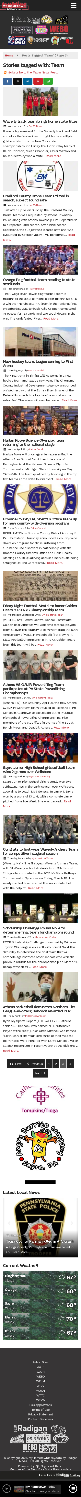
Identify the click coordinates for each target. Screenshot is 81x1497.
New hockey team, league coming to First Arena (38, 363)
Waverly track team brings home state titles (40, 121)
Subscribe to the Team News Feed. (33, 72)
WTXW (40, 1400)
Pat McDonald (36, 126)
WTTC (40, 1395)
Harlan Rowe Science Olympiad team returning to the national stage (34, 442)
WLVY (40, 1386)
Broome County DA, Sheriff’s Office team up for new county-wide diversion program (40, 521)
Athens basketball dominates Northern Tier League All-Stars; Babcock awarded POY (39, 1008)
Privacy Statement (40, 1414)
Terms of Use (40, 1409)
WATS (40, 1367)
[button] (73, 6)
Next (39, 1073)
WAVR (40, 1372)
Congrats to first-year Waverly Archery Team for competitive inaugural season (40, 851)
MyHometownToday (52, 614)
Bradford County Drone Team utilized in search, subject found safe (36, 198)
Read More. (54, 156)
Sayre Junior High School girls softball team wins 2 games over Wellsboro (39, 769)
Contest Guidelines (40, 1419)
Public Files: (41, 1362)
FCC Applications (40, 1405)
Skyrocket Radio (51, 1466)
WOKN (40, 1391)
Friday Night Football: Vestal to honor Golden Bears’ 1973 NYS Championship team (40, 607)
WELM (40, 1381)
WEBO (40, 1376)
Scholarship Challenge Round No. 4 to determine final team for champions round (38, 930)
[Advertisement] (40, 1133)
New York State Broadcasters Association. (51, 1471)
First (17, 1064)
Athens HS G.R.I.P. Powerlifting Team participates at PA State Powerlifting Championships (34, 688)
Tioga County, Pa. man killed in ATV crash (39, 1241)
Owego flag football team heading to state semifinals (39, 281)
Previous (36, 1064)
